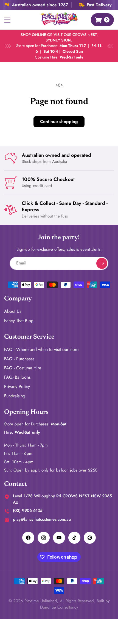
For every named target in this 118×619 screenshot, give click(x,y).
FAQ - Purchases (19, 359)
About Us (12, 311)
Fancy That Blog (18, 320)
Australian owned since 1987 (40, 5)
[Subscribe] (101, 263)
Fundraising (14, 396)
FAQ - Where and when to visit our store (41, 349)
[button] (7, 19)
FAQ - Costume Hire (22, 368)
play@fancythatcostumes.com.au (42, 519)
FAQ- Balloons (17, 377)
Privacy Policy (17, 386)
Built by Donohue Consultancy (75, 604)
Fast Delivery (99, 5)
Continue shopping (59, 121)
